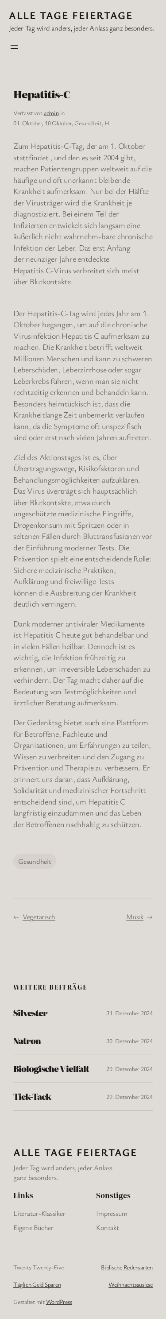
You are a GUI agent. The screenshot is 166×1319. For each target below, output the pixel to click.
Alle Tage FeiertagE (71, 15)
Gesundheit (88, 123)
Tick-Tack (32, 1097)
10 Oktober (58, 123)
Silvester (30, 1013)
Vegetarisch (39, 916)
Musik (134, 916)
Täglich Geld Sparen (37, 1284)
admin (51, 112)
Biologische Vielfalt (51, 1069)
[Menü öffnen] (14, 47)
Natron (27, 1041)
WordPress (59, 1301)
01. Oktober (27, 123)
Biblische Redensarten (127, 1267)
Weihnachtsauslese (130, 1284)
